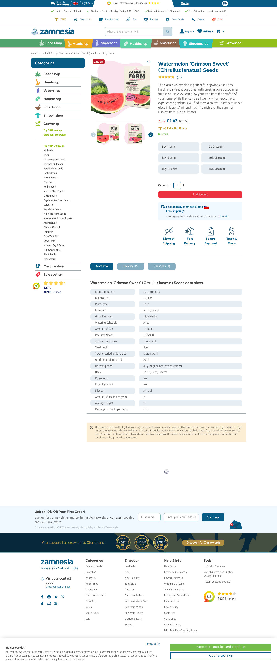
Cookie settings (221, 655)
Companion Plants (53, 163)
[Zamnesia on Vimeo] (56, 597)
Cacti (46, 154)
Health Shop (92, 583)
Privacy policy (153, 643)
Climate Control (52, 227)
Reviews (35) (130, 266)
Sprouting (49, 204)
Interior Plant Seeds (54, 191)
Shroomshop (53, 115)
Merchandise (54, 266)
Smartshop (52, 107)
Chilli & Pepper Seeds (55, 159)
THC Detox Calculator (215, 566)
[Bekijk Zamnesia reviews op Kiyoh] (36, 286)
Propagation (50, 258)
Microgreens (50, 195)
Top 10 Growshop (53, 130)
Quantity (163, 185)
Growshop (51, 124)
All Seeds (48, 150)
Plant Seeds (50, 254)
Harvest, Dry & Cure (54, 245)
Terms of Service (105, 527)
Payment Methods (173, 577)
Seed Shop (52, 74)
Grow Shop (91, 601)
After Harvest (50, 222)
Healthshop (52, 99)
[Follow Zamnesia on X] (62, 597)
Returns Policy (171, 601)
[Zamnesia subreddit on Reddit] (49, 604)
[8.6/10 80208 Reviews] (56, 283)
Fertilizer (48, 231)
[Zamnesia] (65, 31)
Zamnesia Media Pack (136, 601)
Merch (89, 607)
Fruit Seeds (49, 182)
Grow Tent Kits (51, 236)
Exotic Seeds (50, 173)
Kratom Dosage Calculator (217, 581)
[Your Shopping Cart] (221, 31)
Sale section (53, 274)
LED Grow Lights (52, 249)
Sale (88, 618)
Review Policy (171, 607)
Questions (162, 266)
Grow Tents (49, 240)
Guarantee (169, 612)
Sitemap (129, 624)
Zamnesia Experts (134, 612)
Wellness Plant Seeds (55, 213)
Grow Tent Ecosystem (55, 134)
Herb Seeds (50, 186)
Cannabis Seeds (94, 566)
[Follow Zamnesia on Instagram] (49, 597)
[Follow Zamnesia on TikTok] (42, 604)
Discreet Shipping (134, 618)
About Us (129, 589)
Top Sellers (130, 583)
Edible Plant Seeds (53, 168)
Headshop (51, 82)
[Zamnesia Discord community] (56, 604)
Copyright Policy (172, 624)
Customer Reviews (134, 595)
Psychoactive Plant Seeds (57, 200)
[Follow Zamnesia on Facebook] (42, 597)
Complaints (170, 618)
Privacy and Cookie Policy (177, 595)
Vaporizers (91, 577)
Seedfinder (130, 566)
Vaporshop (52, 90)
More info (223, 216)
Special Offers (92, 612)
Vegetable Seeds (52, 209)
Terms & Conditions (174, 589)
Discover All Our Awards (203, 542)
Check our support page (58, 586)
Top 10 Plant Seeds (54, 145)
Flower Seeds (50, 177)
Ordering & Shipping (174, 583)
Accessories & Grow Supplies (58, 218)
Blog (127, 571)
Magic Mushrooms (95, 595)
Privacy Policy (87, 527)
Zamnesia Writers (134, 607)
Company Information (175, 571)
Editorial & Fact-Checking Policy (180, 630)
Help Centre (170, 566)
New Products (132, 577)
